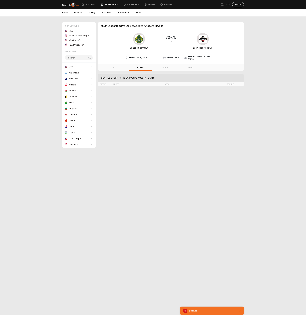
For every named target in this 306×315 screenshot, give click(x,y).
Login (238, 5)
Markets (78, 12)
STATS (140, 67)
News (138, 12)
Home (65, 12)
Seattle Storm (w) (139, 48)
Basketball (111, 4)
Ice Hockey (133, 4)
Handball (169, 4)
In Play (92, 12)
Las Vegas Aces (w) (202, 48)
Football (91, 4)
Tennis (151, 4)
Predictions (123, 12)
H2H (190, 67)
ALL (115, 67)
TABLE (165, 67)
